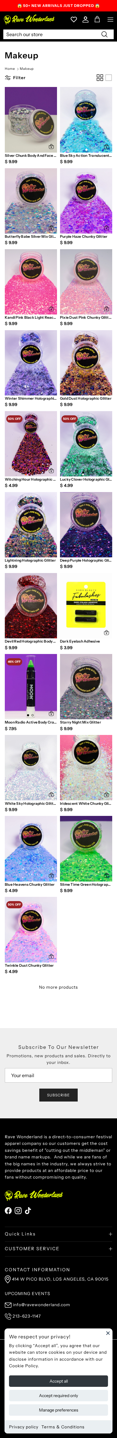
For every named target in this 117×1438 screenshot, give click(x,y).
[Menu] (110, 19)
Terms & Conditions (63, 1427)
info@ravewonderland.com (41, 1304)
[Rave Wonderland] (29, 19)
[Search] (104, 34)
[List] (108, 77)
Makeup (27, 69)
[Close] (108, 1332)
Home (10, 69)
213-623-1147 (27, 1316)
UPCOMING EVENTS (27, 1293)
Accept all (59, 1381)
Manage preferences (58, 1410)
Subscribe (58, 1095)
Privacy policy (23, 1427)
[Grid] (100, 77)
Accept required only (58, 1395)
